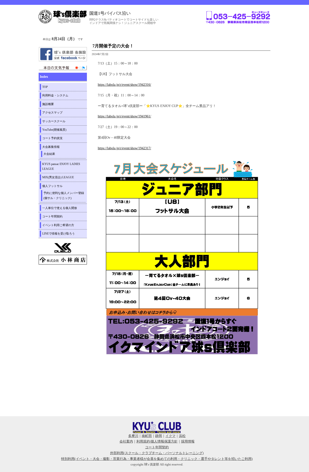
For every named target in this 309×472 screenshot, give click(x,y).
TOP (45, 87)
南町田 (147, 436)
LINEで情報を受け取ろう (58, 233)
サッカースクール (53, 121)
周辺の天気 (63, 67)
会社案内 (126, 441)
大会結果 (49, 154)
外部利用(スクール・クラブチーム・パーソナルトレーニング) (157, 453)
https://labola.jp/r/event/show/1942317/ (124, 148)
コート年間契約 (52, 216)
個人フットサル (52, 186)
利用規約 (143, 441)
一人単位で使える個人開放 (59, 208)
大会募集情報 (51, 147)
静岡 (158, 436)
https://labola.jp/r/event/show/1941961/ (124, 116)
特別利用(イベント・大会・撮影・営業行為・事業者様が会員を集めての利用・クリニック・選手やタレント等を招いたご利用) (157, 459)
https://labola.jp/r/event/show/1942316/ (124, 84)
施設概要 (48, 104)
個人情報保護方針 (164, 441)
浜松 (182, 436)
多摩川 (133, 436)
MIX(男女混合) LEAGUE (58, 177)
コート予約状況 (52, 138)
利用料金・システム (55, 95)
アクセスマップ (52, 112)
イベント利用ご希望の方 (58, 225)
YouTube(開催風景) (54, 129)
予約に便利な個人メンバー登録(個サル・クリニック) (63, 195)
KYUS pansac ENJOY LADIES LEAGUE (61, 166)
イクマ (170, 436)
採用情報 (188, 441)
